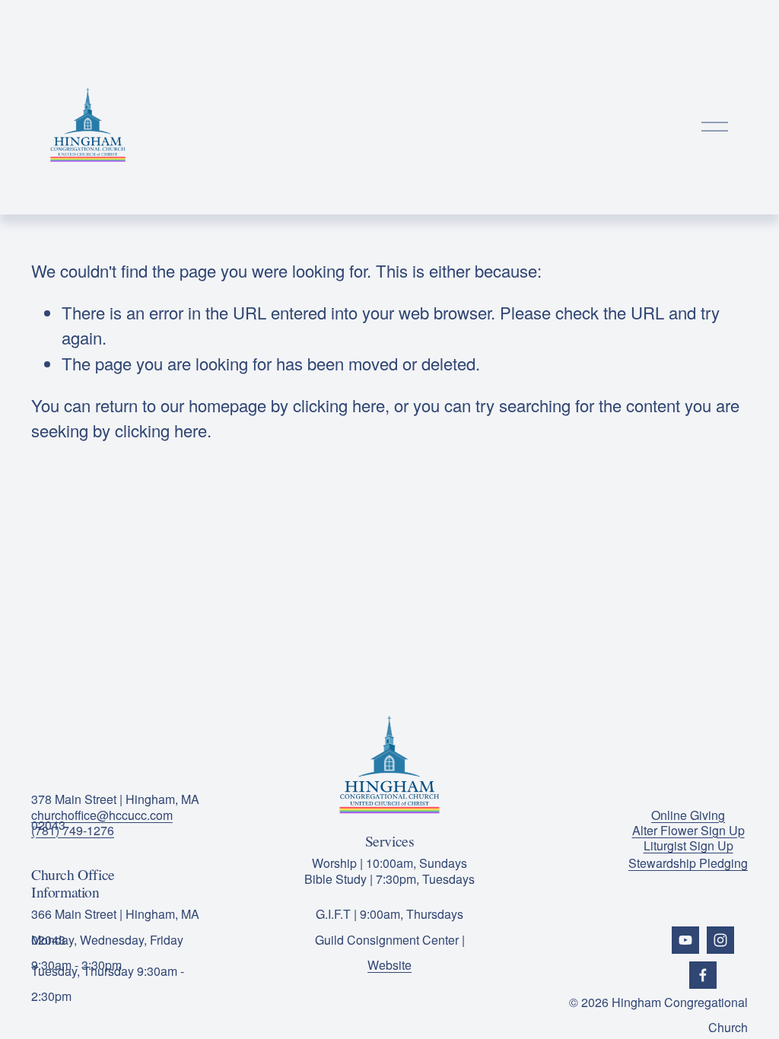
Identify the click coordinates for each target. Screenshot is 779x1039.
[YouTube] (685, 940)
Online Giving (688, 815)
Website (389, 965)
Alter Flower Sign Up (688, 830)
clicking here (339, 405)
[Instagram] (720, 940)
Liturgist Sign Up (688, 845)
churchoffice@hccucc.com (102, 815)
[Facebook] (703, 975)
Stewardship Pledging (688, 863)
